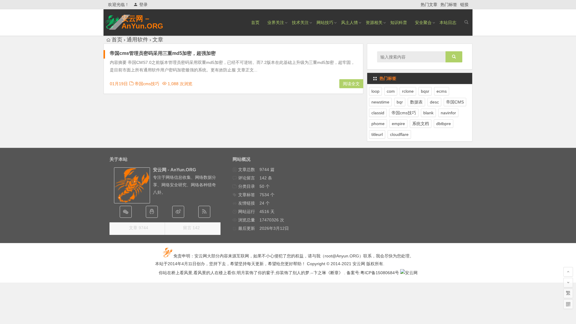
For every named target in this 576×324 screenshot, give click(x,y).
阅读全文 (351, 83)
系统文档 (420, 123)
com (391, 91)
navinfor (448, 112)
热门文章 (429, 4)
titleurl (377, 134)
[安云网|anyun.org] (409, 272)
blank (428, 112)
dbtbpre (443, 123)
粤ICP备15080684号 (379, 272)
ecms (441, 91)
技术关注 (300, 22)
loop (375, 91)
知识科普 (398, 22)
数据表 (416, 102)
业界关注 (275, 22)
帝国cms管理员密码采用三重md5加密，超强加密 (163, 53)
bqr (400, 102)
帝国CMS (455, 102)
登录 (143, 4)
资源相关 (374, 22)
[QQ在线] (152, 212)
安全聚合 (423, 22)
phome (378, 123)
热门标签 (448, 4)
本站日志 (448, 22)
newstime (380, 102)
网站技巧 (324, 22)
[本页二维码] (568, 304)
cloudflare (399, 134)
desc (434, 102)
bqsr (425, 91)
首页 (255, 22)
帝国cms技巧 (147, 83)
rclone (408, 91)
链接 (464, 4)
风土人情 (349, 22)
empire (398, 123)
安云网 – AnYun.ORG (142, 22)
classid (377, 112)
